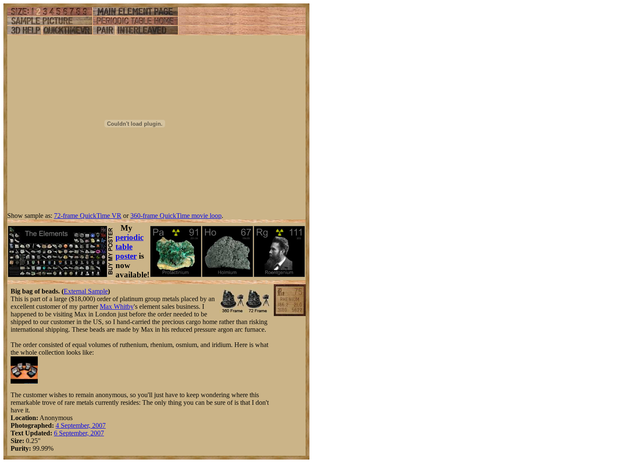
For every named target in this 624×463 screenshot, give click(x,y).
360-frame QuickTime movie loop (176, 215)
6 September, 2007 (79, 433)
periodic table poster (129, 246)
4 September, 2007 (81, 425)
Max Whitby (117, 306)
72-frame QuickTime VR (87, 215)
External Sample (86, 291)
